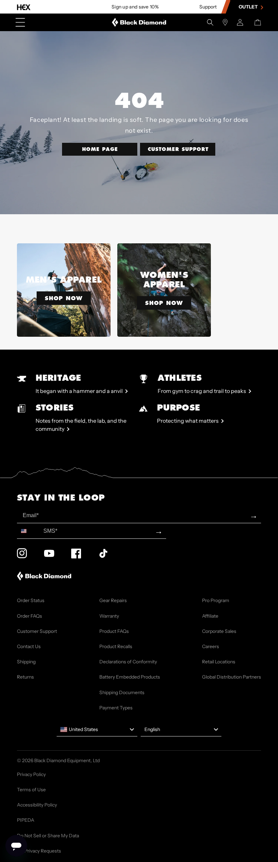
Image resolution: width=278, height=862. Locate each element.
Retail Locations (218, 662)
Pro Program (215, 600)
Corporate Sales (219, 631)
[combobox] (28, 531)
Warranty (109, 616)
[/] (139, 22)
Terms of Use (31, 790)
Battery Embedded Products (129, 677)
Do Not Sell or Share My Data (48, 836)
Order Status (30, 600)
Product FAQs (114, 631)
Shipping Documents (121, 692)
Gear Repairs (113, 600)
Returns (25, 677)
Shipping (26, 662)
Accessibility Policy (37, 805)
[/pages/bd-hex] (24, 7)
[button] (210, 22)
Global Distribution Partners (231, 677)
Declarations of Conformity (128, 662)
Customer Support (178, 149)
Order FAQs (29, 616)
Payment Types (116, 708)
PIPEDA (25, 820)
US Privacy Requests (39, 851)
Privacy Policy (31, 774)
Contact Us (29, 646)
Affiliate (210, 616)
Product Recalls (115, 646)
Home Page (100, 149)
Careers (210, 646)
